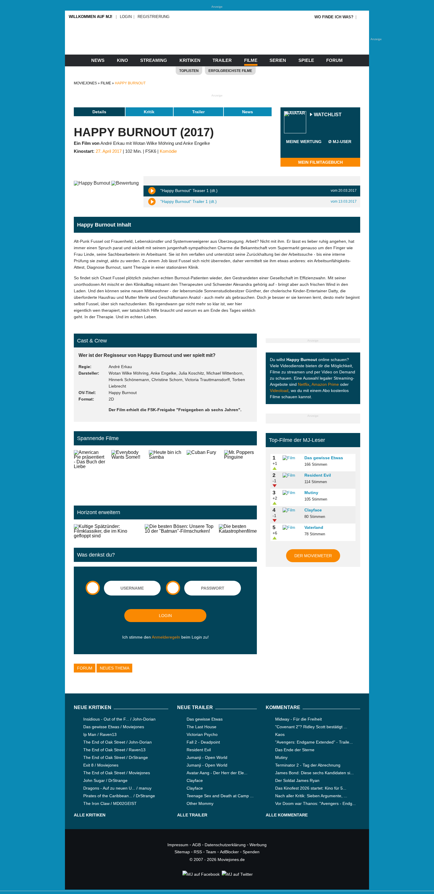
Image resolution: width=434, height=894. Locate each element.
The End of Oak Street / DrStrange (115, 757)
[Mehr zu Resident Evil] (291, 475)
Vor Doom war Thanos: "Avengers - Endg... (315, 803)
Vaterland (313, 527)
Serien (278, 60)
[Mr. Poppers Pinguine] (240, 473)
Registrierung (153, 16)
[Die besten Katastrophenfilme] (238, 531)
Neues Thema (114, 668)
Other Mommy (200, 803)
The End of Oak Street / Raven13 (114, 749)
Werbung (258, 844)
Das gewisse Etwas (323, 457)
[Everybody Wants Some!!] (127, 473)
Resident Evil (317, 475)
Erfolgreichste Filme (230, 71)
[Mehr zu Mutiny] (291, 493)
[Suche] (362, 17)
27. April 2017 (109, 151)
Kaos (280, 734)
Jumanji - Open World (207, 757)
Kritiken (190, 60)
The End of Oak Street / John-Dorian (117, 742)
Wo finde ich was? (333, 17)
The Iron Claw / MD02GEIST (110, 803)
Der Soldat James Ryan (297, 780)
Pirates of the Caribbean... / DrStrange (119, 795)
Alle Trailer (192, 815)
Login (126, 16)
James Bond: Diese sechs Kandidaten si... (314, 772)
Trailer (222, 60)
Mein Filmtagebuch (320, 162)
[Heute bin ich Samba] (165, 473)
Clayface (313, 510)
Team (211, 851)
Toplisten (189, 71)
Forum (334, 60)
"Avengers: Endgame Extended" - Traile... (314, 742)
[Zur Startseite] (217, 44)
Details (99, 111)
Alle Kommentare (287, 815)
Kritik (149, 111)
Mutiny (311, 492)
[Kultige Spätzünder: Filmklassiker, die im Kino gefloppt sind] (107, 531)
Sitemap (182, 851)
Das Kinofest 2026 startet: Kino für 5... (310, 788)
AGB (196, 844)
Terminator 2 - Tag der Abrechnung (307, 765)
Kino (122, 60)
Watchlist (328, 115)
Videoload (279, 390)
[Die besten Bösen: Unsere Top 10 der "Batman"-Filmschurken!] (179, 531)
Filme (250, 60)
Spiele (306, 60)
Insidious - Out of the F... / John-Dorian (119, 719)
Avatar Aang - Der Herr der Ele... (217, 772)
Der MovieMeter (313, 555)
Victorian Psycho (202, 734)
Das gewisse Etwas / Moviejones (113, 726)
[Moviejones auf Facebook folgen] (201, 874)
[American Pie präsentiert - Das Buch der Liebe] (90, 473)
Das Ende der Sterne (294, 749)
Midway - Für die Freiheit (298, 719)
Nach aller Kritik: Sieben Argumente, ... (311, 795)
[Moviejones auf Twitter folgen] (237, 874)
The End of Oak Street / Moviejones (116, 772)
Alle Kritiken (89, 815)
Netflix (303, 384)
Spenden (251, 851)
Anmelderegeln (166, 637)
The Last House (201, 726)
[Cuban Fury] (203, 473)
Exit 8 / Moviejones (100, 765)
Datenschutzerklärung (225, 844)
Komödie (168, 151)
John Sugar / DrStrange (105, 780)
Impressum (177, 844)
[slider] (304, 149)
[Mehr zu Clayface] (291, 510)
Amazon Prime (325, 384)
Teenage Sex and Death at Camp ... (220, 795)
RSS (198, 851)
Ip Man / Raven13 (100, 734)
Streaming (153, 60)
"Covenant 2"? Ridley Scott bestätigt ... (311, 726)
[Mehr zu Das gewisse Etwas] (291, 458)
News (98, 60)
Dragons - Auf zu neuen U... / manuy (117, 788)
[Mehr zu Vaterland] (291, 527)
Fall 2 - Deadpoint (203, 742)
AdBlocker (229, 851)
